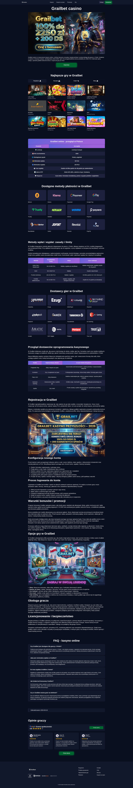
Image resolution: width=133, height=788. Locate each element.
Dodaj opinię (96, 727)
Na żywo (55, 80)
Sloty (94, 80)
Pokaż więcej (66, 753)
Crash (75, 80)
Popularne (36, 80)
